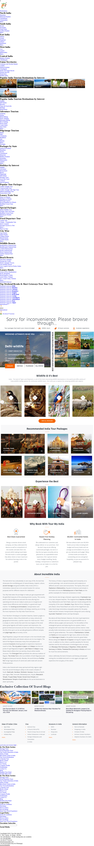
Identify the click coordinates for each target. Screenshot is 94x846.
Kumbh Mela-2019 (5, 774)
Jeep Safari (3, 127)
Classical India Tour (6, 188)
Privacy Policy (4, 807)
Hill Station (3, 103)
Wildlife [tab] (10, 366)
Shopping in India (79, 729)
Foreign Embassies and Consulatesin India (34, 739)
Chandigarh (3, 69)
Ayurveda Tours (4, 179)
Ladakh (2, 65)
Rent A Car (3, 762)
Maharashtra (3, 52)
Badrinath (10, 672)
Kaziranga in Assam (58, 637)
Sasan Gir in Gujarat (66, 640)
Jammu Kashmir (4, 67)
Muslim (2, 141)
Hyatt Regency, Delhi (6, 275)
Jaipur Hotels (4, 234)
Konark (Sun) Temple (28, 677)
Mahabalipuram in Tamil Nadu (72, 590)
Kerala (2, 26)
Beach (2, 172)
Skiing (2, 115)
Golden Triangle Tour (6, 186)
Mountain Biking (5, 120)
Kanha (54, 635)
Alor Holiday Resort (6, 264)
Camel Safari (4, 125)
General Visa (31, 727)
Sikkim (2, 36)
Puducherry (3, 74)
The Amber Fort (13, 656)
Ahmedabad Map (9, 729)
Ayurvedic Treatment (55, 614)
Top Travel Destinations (7, 757)
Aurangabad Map (9, 732)
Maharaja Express (5, 200)
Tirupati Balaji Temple (15, 677)
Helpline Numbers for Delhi (82, 737)
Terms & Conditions (6, 804)
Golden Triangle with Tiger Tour (9, 190)
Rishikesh (24, 672)
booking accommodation (19, 607)
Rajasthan (3, 15)
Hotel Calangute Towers (7, 263)
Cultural (2, 180)
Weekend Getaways (6, 282)
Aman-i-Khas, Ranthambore (8, 272)
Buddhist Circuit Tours (6, 213)
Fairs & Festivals (79, 727)
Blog (1, 770)
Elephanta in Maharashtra (57, 588)
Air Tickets (3, 764)
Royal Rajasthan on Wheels (8, 202)
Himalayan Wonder (5, 215)
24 (13, 314)
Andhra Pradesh (4, 31)
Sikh (1, 134)
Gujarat (2, 51)
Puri (11, 674)
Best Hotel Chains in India (7, 755)
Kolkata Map (8, 734)
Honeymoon (3, 109)
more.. (4, 737)
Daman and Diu (4, 72)
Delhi (52, 727)
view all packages (47, 421)
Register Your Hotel (5, 772)
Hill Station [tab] (39, 366)
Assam (2, 38)
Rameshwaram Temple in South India (14, 679)
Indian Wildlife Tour (6, 210)
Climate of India (79, 732)
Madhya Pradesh (5, 58)
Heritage (2, 107)
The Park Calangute (6, 259)
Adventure (3, 169)
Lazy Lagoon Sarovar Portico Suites (10, 266)
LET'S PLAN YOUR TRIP (8, 745)
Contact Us (3, 769)
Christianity (3, 136)
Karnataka (3, 27)
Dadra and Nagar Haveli (7, 70)
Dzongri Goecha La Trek (7, 225)
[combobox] (43, 334)
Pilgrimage (3, 174)
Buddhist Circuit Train (6, 204)
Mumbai (53, 729)
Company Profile (5, 765)
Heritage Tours (4, 177)
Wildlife (2, 101)
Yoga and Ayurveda (5, 106)
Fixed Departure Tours (6, 750)
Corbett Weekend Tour (22, 351)
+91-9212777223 (7, 314)
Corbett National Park (6, 249)
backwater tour (86, 597)
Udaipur (32, 646)
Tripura (2, 41)
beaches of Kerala (85, 599)
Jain (1, 139)
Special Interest (4, 182)
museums (12, 644)
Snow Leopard (4, 224)
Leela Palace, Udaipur (6, 277)
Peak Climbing (4, 118)
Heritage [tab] (20, 366)
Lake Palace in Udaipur (32, 649)
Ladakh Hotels (4, 239)
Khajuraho (54, 732)
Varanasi (30, 672)
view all (7, 360)
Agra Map (7, 727)
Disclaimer (3, 806)
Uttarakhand (3, 18)
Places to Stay (4, 229)
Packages (2, 144)
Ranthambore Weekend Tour (24, 354)
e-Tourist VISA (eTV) (33, 729)
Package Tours (4, 749)
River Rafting (4, 122)
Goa (1, 49)
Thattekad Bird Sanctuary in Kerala (73, 649)
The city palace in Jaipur (19, 646)
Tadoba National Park (6, 254)
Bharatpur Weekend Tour (23, 358)
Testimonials (3, 767)
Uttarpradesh (3, 20)
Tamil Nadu (3, 29)
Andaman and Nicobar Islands (9, 64)
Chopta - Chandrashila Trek (8, 222)
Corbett (86, 632)
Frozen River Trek (5, 193)
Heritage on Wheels (5, 199)
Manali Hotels (4, 238)
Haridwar (17, 672)
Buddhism (3, 137)
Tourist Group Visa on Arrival (36, 732)
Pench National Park (6, 252)
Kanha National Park (6, 250)
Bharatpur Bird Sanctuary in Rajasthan (64, 647)
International (4, 304)
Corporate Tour (4, 759)
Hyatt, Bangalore (5, 273)
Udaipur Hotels (4, 236)
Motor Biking (4, 117)
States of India (4, 754)
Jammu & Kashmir (5, 148)
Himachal (3, 155)
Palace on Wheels (5, 197)
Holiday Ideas (4, 75)
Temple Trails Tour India (7, 211)
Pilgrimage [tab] (29, 366)
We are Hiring (4, 809)
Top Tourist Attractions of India (9, 752)
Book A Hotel (4, 760)
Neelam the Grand (5, 261)
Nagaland (3, 40)
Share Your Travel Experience (8, 811)
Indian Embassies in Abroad (36, 734)
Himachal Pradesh (5, 17)
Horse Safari (3, 123)
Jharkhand (3, 43)
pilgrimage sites (10, 632)
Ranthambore (79, 632)
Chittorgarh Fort (17, 653)
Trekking (2, 113)
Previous (2, 402)
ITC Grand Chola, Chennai (8, 278)
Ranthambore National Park (8, 245)
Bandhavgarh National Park (8, 247)
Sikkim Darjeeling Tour (7, 191)
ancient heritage (8, 586)
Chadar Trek (3, 220)
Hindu (2, 132)
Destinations (3, 11)
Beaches (2, 104)
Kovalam (67, 604)
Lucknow (53, 734)
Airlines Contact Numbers (82, 734)
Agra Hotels (3, 233)
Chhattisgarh (3, 60)
